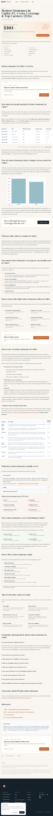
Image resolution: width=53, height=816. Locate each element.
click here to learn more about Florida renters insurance (16, 698)
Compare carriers (43, 222)
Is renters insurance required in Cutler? (13, 642)
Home (17, 1)
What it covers (31, 51)
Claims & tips (31, 53)
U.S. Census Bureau (9, 714)
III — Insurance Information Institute (13, 717)
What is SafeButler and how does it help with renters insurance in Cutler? (22, 683)
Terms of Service (40, 812)
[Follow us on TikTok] (40, 794)
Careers (29, 797)
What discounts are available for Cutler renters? (16, 659)
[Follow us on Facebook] (45, 794)
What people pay (7, 49)
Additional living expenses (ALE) (26, 491)
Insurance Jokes (18, 802)
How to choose (31, 48)
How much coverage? (8, 55)
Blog (33, 1)
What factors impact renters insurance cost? (15, 667)
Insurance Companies (19, 799)
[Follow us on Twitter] (47, 794)
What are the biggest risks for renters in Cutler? (16, 663)
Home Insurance (6, 799)
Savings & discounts (33, 49)
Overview (5, 48)
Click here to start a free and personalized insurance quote (22, 412)
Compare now (44, 749)
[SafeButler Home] (2, 756)
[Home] (6, 1)
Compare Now (44, 95)
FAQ (29, 55)
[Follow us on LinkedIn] (40, 797)
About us (29, 794)
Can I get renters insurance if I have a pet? (14, 675)
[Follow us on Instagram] (42, 794)
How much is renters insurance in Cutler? (14, 655)
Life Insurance (6, 802)
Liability (26, 487)
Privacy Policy (47, 812)
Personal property (26, 475)
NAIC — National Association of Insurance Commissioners (19, 712)
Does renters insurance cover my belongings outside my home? (19, 671)
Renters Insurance (7, 794)
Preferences (15, 812)
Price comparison (7, 51)
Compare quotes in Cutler (41, 337)
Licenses (29, 799)
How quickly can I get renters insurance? (14, 679)
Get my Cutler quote (42, 35)
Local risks (6, 53)
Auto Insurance (6, 796)
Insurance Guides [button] (24, 1)
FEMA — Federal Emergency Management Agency (17, 709)
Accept (21, 812)
